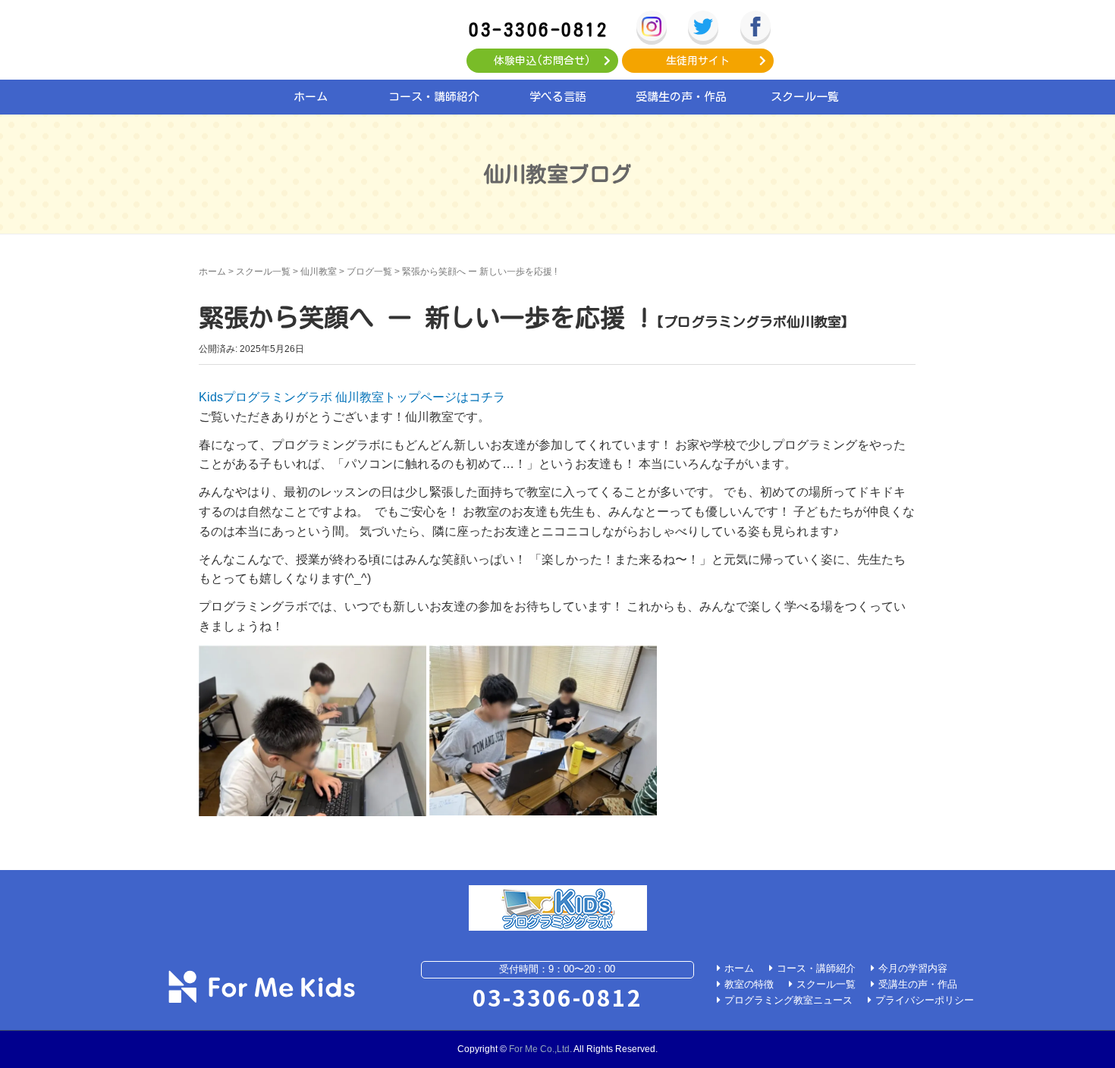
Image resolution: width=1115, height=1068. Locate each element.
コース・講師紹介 (433, 96)
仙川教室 (318, 271)
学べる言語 (557, 96)
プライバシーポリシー (924, 1000)
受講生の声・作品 (681, 96)
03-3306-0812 (538, 29)
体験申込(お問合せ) (542, 60)
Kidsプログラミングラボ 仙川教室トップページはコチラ (352, 397)
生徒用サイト (698, 60)
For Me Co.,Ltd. (540, 1049)
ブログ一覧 (369, 271)
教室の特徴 (749, 984)
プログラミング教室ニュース (788, 1000)
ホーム (311, 96)
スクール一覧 (805, 96)
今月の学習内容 (912, 968)
